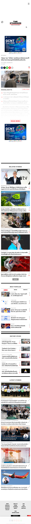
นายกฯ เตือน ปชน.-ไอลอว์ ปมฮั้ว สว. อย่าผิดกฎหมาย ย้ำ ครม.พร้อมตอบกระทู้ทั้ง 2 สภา (19, 294)
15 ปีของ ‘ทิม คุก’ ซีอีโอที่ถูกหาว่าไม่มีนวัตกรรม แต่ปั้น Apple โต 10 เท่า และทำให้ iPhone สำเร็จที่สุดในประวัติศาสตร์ (14, 188)
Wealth (15, 503)
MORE (15, 279)
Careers (15, 506)
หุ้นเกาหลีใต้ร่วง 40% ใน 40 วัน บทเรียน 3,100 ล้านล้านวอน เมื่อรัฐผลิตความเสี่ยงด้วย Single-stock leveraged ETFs (13, 275)
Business (3, 55)
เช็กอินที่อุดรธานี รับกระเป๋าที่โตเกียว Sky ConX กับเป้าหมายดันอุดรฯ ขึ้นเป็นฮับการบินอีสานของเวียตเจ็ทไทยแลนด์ (14, 488)
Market (9, 272)
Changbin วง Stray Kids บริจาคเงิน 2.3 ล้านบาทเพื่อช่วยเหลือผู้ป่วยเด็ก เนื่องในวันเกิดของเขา (14, 253)
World (3, 354)
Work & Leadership (12, 420)
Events (24, 506)
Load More (15, 493)
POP (7, 250)
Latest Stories (15, 380)
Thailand (13, 300)
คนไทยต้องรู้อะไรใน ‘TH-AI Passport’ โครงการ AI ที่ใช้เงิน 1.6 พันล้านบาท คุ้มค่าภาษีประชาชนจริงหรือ (9, 342)
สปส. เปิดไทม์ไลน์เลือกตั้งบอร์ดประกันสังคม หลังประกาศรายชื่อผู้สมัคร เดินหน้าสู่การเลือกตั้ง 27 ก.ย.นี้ (10, 372)
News (7, 503)
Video (15, 505)
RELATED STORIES (15, 167)
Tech (8, 185)
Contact (23, 508)
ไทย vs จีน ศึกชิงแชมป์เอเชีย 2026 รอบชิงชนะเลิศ (18, 326)
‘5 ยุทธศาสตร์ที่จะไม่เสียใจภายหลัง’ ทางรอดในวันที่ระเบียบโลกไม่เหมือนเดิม (9, 357)
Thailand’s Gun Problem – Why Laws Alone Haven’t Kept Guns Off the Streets (9, 349)
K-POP (3, 250)
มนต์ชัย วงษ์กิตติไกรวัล (7, 63)
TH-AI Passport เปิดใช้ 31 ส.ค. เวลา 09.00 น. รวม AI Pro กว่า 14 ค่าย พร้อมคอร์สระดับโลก (19, 302)
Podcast (7, 505)
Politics (13, 292)
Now (24, 505)
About (15, 508)
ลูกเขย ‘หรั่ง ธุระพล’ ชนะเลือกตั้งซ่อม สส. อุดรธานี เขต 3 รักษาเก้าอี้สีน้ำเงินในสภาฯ (19, 310)
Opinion (7, 506)
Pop (24, 503)
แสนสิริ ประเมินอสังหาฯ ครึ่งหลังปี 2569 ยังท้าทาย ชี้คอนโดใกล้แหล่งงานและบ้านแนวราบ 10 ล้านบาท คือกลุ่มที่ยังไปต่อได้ (14, 466)
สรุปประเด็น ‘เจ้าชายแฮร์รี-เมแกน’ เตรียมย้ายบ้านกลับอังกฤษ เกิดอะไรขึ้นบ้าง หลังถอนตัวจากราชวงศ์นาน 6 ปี (10, 364)
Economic (10, 229)
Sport (13, 324)
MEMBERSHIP (15, 515)
